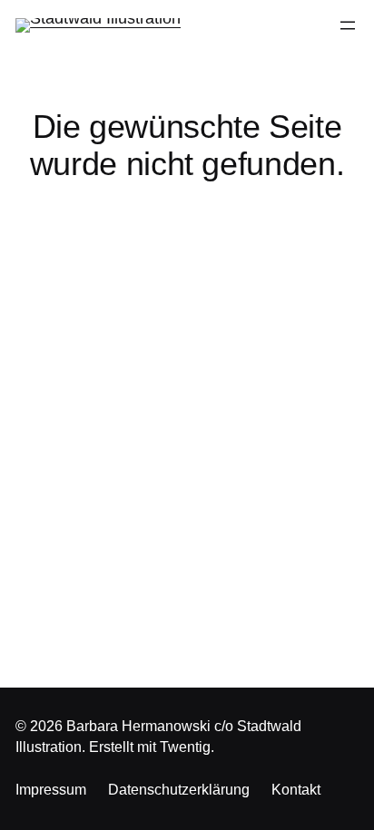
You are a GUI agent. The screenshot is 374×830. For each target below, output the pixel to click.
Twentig (185, 747)
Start (187, 227)
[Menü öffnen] (348, 25)
